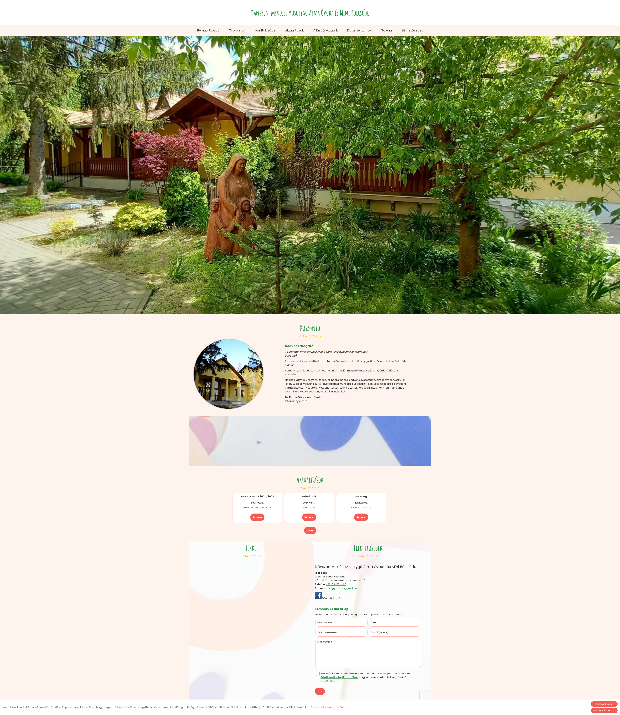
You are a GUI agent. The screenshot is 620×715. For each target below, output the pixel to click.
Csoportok (237, 30)
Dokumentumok (359, 30)
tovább (310, 530)
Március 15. (309, 496)
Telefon (327, 632)
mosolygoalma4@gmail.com (342, 588)
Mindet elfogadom (604, 710)
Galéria (386, 30)
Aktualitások (294, 30)
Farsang (361, 496)
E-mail (379, 632)
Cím (373, 622)
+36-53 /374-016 (336, 584)
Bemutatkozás (208, 30)
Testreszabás (604, 704)
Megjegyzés (324, 641)
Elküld (319, 691)
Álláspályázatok (325, 30)
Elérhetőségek (412, 30)
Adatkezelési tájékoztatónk (327, 707)
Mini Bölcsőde (265, 30)
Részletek (257, 517)
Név (324, 622)
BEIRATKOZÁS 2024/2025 (257, 496)
